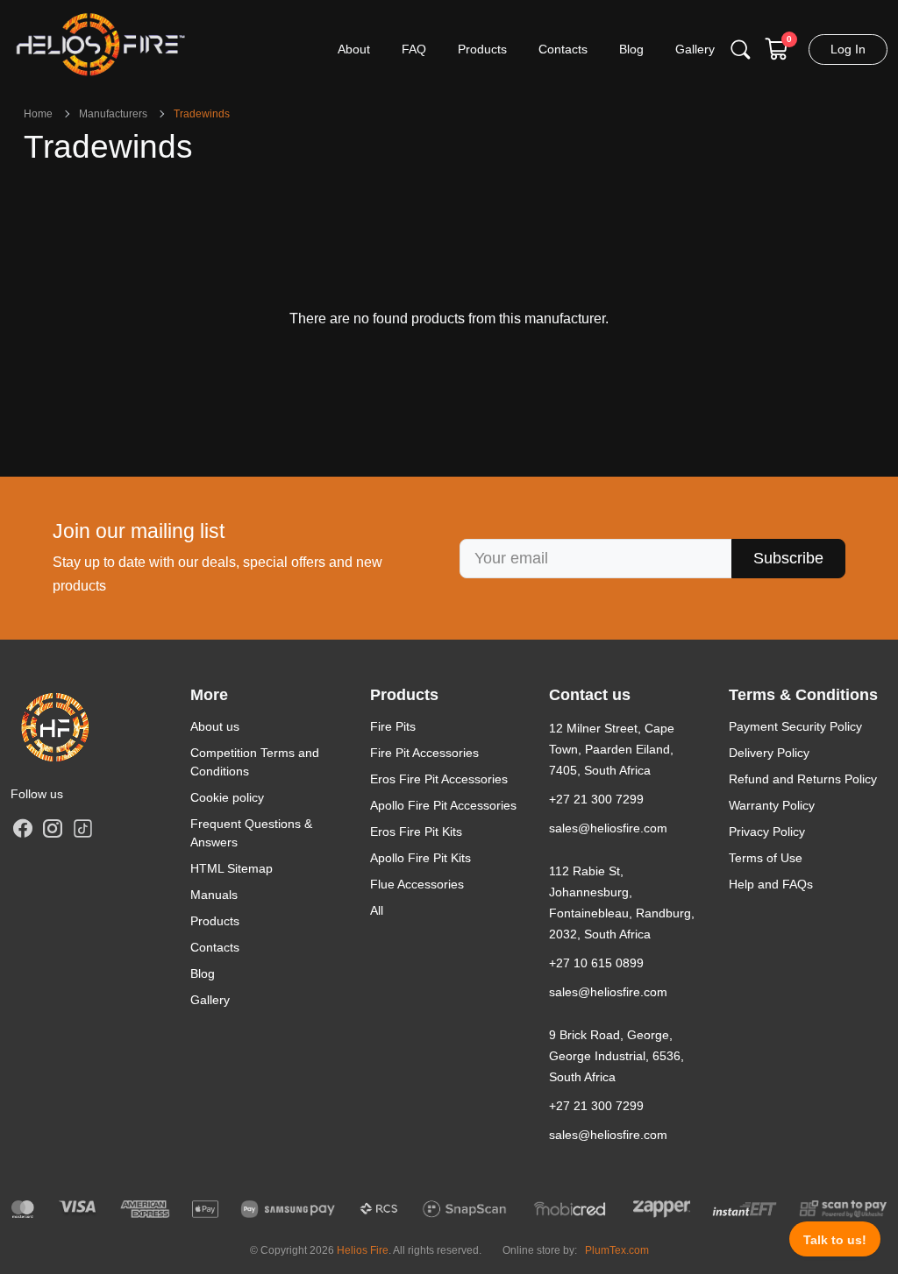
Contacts (214, 947)
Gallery (210, 1000)
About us (214, 726)
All (376, 910)
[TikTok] (82, 827)
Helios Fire (362, 1250)
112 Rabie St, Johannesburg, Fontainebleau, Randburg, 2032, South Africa (622, 902)
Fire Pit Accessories (424, 753)
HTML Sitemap (231, 868)
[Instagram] (52, 828)
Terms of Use (765, 858)
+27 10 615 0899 (596, 963)
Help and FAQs (771, 884)
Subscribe (788, 558)
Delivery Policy (769, 753)
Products (214, 921)
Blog (202, 973)
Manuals (214, 895)
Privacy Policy (767, 832)
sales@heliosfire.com (608, 828)
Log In (848, 49)
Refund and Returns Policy (803, 779)
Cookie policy (227, 797)
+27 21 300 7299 (596, 799)
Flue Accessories (417, 884)
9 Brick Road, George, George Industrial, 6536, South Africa (616, 1056)
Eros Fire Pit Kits (416, 832)
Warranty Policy (772, 805)
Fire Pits (393, 726)
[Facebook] (23, 828)
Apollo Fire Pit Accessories (443, 805)
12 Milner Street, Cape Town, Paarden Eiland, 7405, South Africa (611, 749)
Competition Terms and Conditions (254, 762)
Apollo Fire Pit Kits (420, 858)
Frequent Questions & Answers (251, 833)
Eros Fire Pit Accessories (439, 779)
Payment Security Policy (795, 726)
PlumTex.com (617, 1250)
